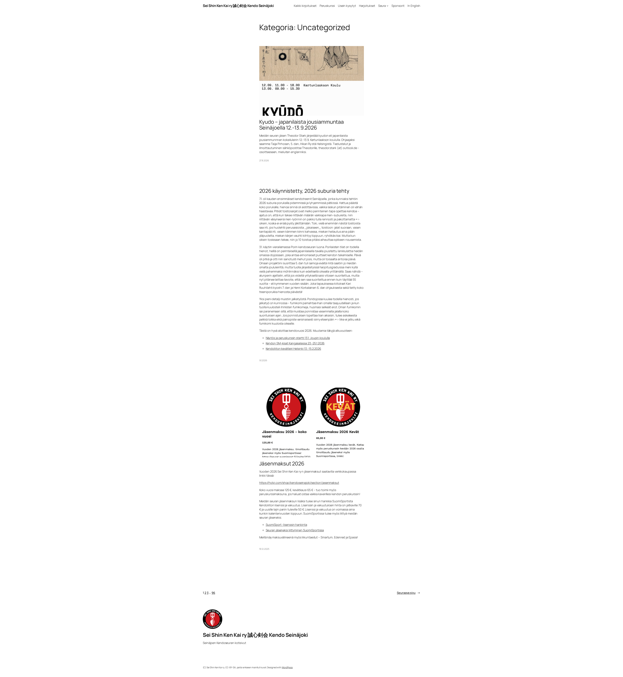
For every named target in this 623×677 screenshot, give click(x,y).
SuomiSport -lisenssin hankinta (286, 525)
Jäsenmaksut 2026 (281, 463)
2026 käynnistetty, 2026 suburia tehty (304, 191)
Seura (382, 6)
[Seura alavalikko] (387, 6)
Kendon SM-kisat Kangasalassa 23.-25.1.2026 (295, 343)
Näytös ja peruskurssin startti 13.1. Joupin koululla (298, 338)
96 (213, 593)
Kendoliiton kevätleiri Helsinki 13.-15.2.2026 (293, 348)
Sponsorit (397, 6)
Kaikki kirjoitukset (305, 6)
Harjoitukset (367, 6)
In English (414, 6)
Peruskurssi (327, 6)
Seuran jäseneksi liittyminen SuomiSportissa (295, 530)
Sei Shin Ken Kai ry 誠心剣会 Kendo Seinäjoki (238, 5)
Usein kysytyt (347, 6)
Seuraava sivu (408, 593)
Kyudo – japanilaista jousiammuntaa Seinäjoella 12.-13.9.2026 (301, 125)
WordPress (287, 667)
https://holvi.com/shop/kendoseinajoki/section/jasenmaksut (299, 483)
